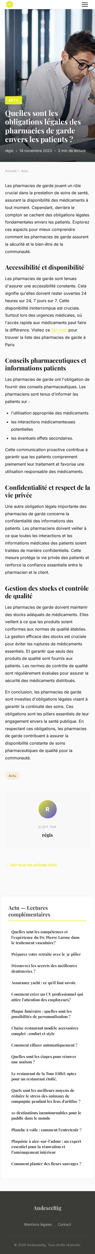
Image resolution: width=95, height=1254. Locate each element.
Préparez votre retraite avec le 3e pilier (46, 954)
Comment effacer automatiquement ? (44, 1045)
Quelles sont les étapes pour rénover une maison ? (43, 1059)
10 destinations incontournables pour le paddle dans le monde (46, 1115)
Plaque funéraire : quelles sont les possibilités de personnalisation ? (41, 1014)
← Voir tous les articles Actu (31, 864)
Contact (64, 1224)
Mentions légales (38, 1224)
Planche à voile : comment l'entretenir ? (46, 1129)
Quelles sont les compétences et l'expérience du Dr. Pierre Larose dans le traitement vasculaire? (45, 937)
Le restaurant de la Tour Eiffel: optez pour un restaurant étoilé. (43, 1076)
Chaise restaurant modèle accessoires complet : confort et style (44, 1030)
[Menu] (85, 5)
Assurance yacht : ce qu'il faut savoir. (43, 982)
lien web (59, 329)
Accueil (10, 171)
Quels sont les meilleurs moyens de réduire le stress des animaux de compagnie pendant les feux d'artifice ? (45, 1096)
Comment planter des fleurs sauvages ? (46, 1163)
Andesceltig (47, 1207)
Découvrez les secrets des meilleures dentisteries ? (44, 968)
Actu (13, 100)
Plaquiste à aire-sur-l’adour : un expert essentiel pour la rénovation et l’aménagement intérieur (46, 1147)
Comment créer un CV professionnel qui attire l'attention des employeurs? (47, 997)
